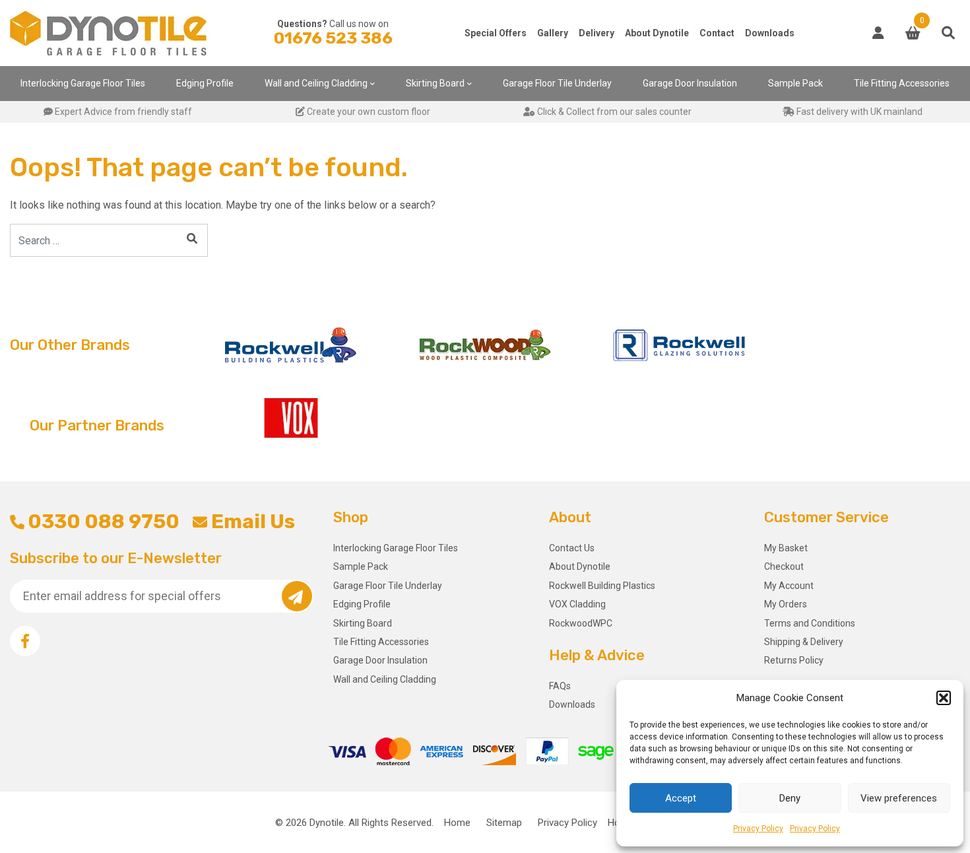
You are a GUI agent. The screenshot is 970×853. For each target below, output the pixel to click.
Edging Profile (205, 83)
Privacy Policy (758, 828)
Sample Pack (795, 83)
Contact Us (572, 548)
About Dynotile (657, 33)
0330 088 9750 (103, 521)
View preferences (898, 798)
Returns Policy (794, 660)
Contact (716, 33)
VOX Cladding (577, 604)
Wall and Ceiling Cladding (316, 83)
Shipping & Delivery (803, 641)
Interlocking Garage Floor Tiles (82, 83)
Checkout (784, 566)
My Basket (786, 548)
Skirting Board (435, 83)
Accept (680, 798)
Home (457, 823)
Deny (789, 798)
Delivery (596, 33)
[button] (943, 697)
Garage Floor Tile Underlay (557, 83)
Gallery (552, 33)
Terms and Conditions (809, 623)
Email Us (252, 521)
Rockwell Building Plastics (602, 585)
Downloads (769, 33)
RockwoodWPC (580, 623)
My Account (789, 585)
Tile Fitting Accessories (902, 83)
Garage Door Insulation (690, 83)
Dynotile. (327, 823)
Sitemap (504, 823)
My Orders (785, 604)
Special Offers (496, 33)
